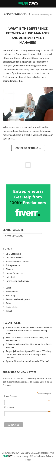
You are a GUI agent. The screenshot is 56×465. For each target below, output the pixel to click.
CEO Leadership (13, 254)
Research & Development (18, 299)
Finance (9, 269)
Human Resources (14, 273)
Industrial (10, 277)
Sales (8, 303)
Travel (9, 311)
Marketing (11, 295)
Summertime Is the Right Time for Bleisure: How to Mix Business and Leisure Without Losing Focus (29, 330)
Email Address (27, 396)
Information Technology (17, 281)
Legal (8, 287)
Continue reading (28, 148)
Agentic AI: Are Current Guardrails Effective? (27, 361)
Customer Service (14, 257)
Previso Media (38, 456)
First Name (27, 407)
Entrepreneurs (13, 265)
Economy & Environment (17, 261)
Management (12, 291)
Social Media (11, 307)
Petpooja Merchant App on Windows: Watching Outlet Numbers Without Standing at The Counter (29, 354)
